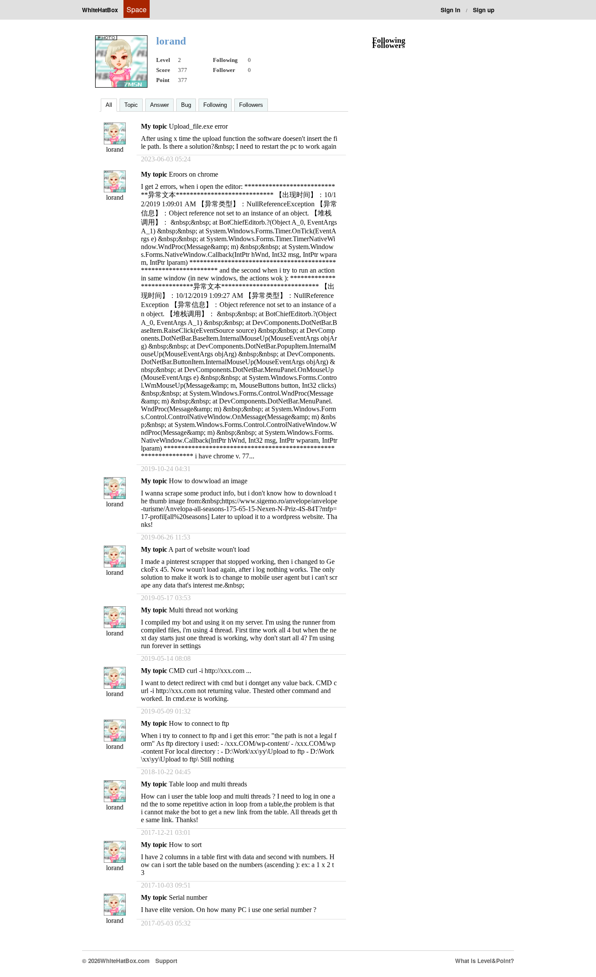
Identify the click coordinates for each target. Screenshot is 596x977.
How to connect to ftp (199, 723)
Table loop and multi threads (208, 784)
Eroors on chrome (193, 174)
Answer (159, 105)
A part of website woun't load (209, 549)
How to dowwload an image (208, 481)
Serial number (188, 897)
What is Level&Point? (484, 961)
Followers (251, 105)
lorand (114, 149)
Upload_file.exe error (198, 126)
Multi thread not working (203, 610)
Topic (131, 105)
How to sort (185, 844)
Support (166, 961)
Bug (186, 105)
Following (215, 105)
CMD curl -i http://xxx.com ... (210, 670)
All (109, 105)
